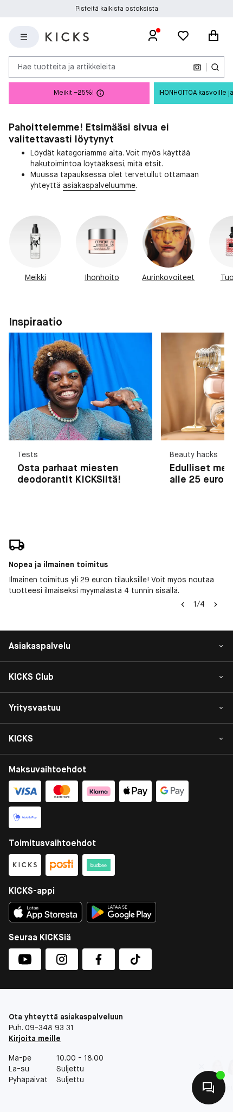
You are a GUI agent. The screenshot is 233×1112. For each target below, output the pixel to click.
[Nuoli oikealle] (215, 604)
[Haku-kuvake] (215, 67)
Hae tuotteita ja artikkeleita (66, 66)
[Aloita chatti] (208, 1087)
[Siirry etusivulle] (67, 37)
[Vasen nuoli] (182, 604)
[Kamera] (197, 67)
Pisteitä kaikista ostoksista (116, 8)
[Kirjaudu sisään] (153, 37)
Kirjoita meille (35, 1038)
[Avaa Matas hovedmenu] (24, 37)
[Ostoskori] (213, 37)
